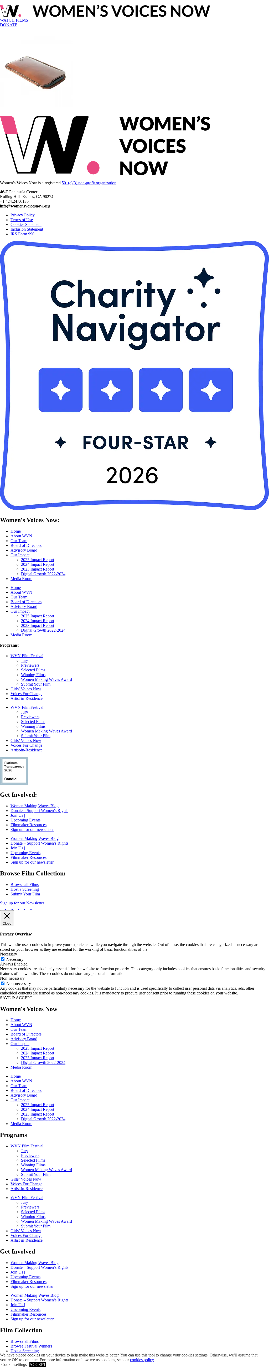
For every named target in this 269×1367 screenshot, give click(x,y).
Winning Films (33, 674)
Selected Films (33, 670)
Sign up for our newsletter (32, 829)
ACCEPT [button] (37, 1364)
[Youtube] (28, 907)
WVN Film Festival (27, 655)
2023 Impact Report (37, 569)
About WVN (21, 536)
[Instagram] (9, 907)
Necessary (14, 959)
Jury (24, 660)
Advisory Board (24, 550)
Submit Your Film (35, 684)
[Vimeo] (22, 907)
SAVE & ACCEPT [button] (16, 997)
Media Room (21, 578)
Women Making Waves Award (46, 679)
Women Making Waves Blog (35, 806)
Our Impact (20, 555)
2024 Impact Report (37, 564)
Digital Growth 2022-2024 (43, 574)
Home (16, 531)
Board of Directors (26, 545)
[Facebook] (3, 907)
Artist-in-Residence (27, 698)
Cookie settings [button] (14, 1364)
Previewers (30, 665)
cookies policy (142, 1360)
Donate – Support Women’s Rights (39, 810)
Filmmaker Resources (28, 825)
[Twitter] (16, 907)
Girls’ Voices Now (26, 689)
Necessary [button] (8, 954)
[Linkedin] (34, 907)
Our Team (19, 540)
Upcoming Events (25, 820)
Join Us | (18, 815)
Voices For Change (26, 693)
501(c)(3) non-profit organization (89, 183)
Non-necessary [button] (12, 978)
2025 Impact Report (37, 559)
